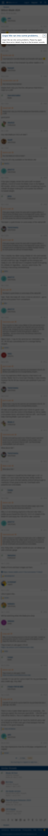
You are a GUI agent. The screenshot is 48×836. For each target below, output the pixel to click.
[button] (44, 35)
